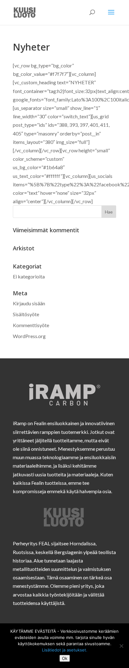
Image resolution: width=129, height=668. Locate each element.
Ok (64, 658)
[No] (121, 646)
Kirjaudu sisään (29, 303)
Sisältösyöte (26, 314)
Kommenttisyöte (31, 325)
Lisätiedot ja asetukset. (64, 649)
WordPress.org (29, 336)
